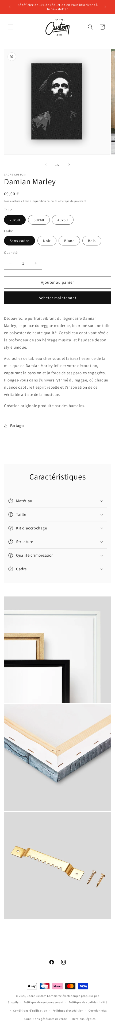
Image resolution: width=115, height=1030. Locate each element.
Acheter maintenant (57, 297)
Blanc (69, 240)
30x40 (39, 219)
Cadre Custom (36, 996)
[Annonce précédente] (10, 7)
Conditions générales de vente (45, 1019)
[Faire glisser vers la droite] (69, 164)
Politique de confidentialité (87, 1002)
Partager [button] (17, 425)
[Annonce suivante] (105, 7)
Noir (47, 240)
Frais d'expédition (34, 201)
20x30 (15, 219)
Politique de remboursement (43, 1002)
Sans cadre (19, 240)
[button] (11, 27)
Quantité (10, 252)
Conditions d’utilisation (30, 1010)
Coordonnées (98, 1010)
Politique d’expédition (67, 1010)
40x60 (62, 219)
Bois (92, 240)
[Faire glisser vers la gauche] (46, 164)
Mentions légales (83, 1019)
